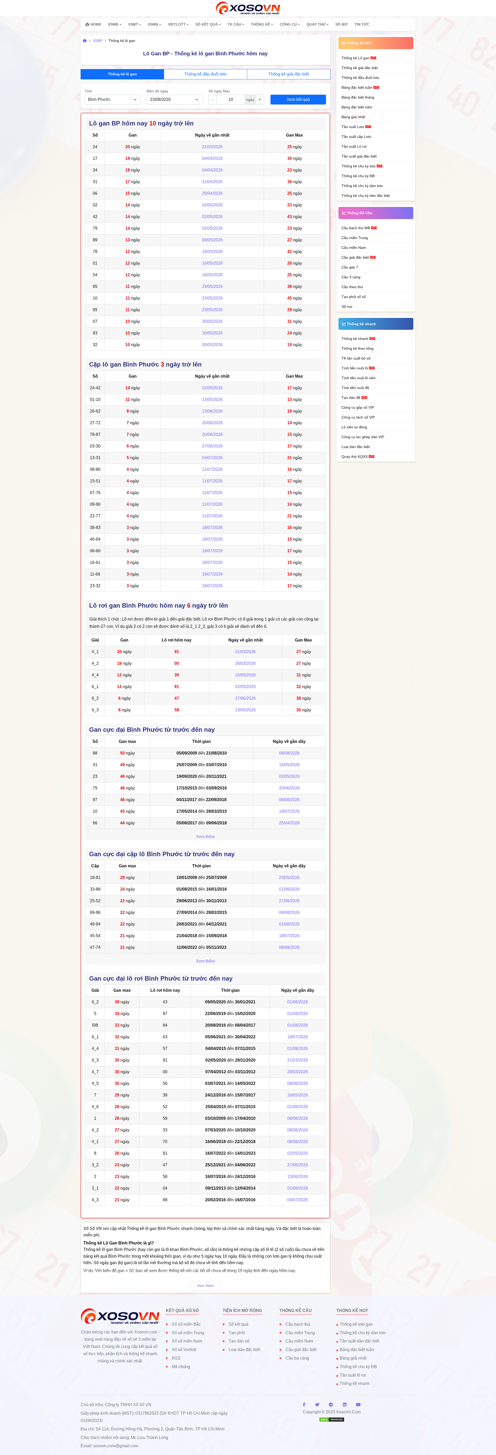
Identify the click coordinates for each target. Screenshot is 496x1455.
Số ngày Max (219, 91)
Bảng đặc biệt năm (357, 107)
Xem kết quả (298, 99)
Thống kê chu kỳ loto (359, 166)
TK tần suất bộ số (356, 358)
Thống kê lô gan (122, 74)
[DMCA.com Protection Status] (332, 1419)
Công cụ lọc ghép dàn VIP (363, 437)
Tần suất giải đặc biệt (359, 156)
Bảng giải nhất (353, 117)
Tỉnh (88, 91)
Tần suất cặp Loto (356, 137)
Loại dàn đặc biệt (356, 447)
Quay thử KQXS (355, 456)
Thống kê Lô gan (356, 58)
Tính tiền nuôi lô (355, 368)
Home (95, 24)
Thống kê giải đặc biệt (288, 74)
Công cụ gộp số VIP (358, 407)
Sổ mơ (347, 306)
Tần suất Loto (353, 127)
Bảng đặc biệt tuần (357, 87)
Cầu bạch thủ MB (356, 228)
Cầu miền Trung (355, 238)
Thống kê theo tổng (358, 348)
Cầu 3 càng (351, 277)
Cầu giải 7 (350, 267)
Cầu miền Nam (354, 247)
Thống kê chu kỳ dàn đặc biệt (366, 195)
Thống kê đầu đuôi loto (205, 74)
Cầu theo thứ (352, 287)
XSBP (97, 41)
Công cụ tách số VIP (358, 417)
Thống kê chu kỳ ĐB (358, 176)
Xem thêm (205, 836)
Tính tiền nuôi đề (355, 388)
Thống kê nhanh (355, 339)
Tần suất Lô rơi (354, 146)
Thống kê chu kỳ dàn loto (362, 186)
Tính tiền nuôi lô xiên (359, 378)
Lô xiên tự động (354, 427)
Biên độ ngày (157, 91)
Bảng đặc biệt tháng (358, 97)
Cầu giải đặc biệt (356, 257)
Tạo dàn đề (351, 398)
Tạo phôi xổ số (354, 297)
